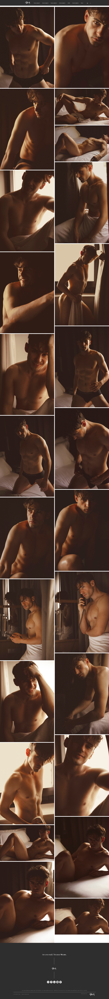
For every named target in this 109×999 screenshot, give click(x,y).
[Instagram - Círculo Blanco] (48, 982)
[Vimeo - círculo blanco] (60, 982)
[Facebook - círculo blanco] (51, 982)
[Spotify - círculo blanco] (57, 982)
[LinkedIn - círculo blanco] (54, 982)
